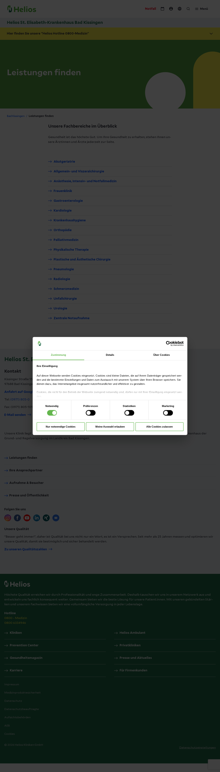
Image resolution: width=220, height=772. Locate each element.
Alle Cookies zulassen (159, 426)
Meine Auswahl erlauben (110, 426)
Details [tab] (110, 354)
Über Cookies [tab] (161, 354)
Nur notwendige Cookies (60, 426)
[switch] (91, 413)
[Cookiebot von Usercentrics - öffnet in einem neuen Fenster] (168, 343)
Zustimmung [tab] (58, 354)
